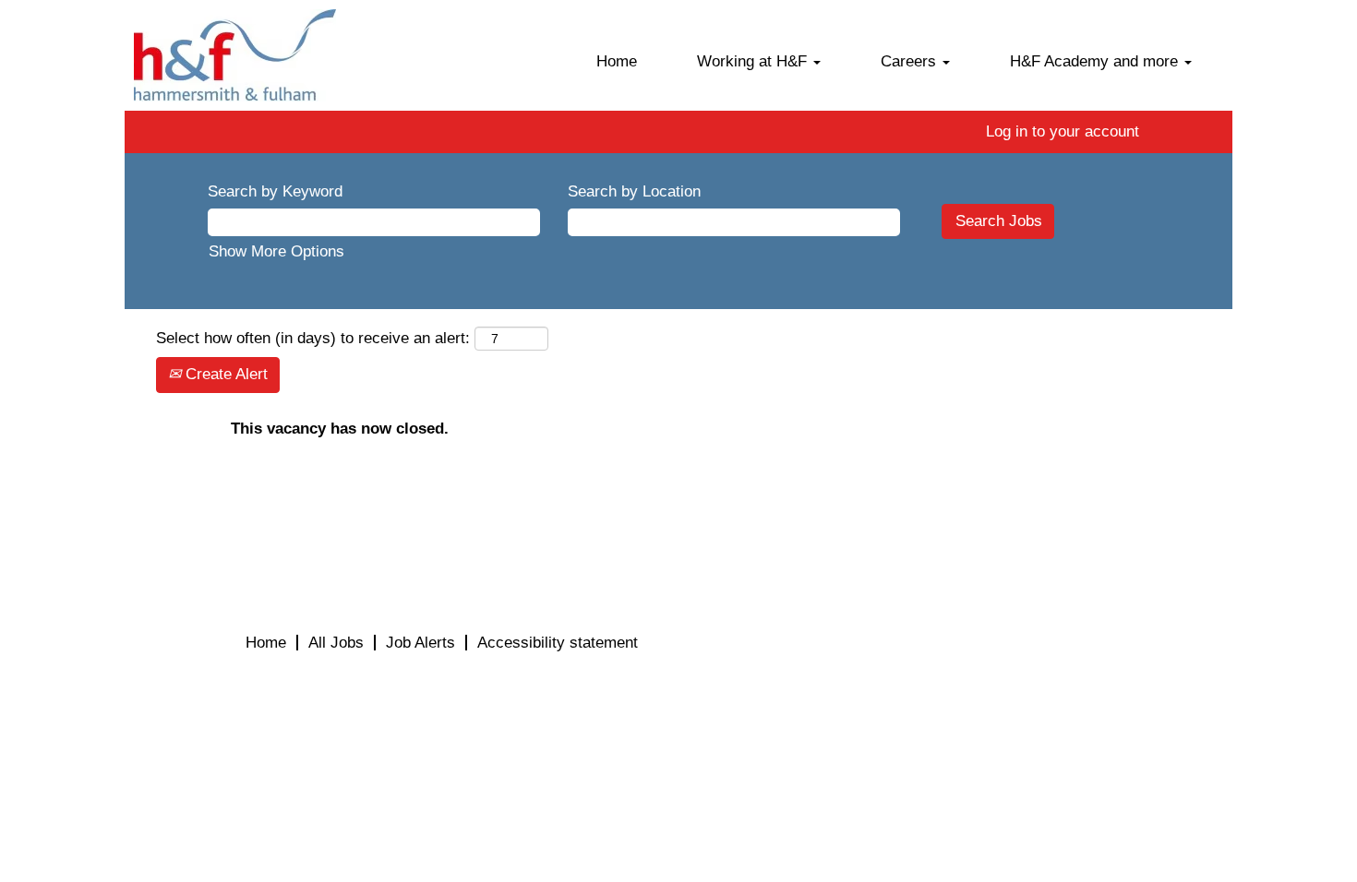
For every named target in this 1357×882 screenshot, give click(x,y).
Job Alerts (420, 642)
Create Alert (224, 374)
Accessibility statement (557, 642)
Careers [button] (911, 61)
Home (616, 61)
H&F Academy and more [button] (1096, 61)
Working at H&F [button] (754, 61)
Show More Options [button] (276, 251)
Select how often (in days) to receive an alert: (313, 338)
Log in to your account (1062, 131)
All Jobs (336, 642)
